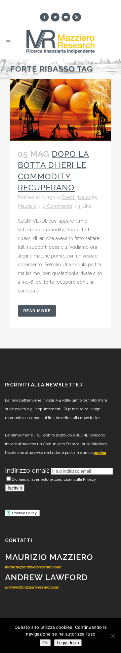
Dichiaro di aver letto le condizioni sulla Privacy (54, 479)
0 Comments (57, 206)
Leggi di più (68, 642)
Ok (45, 642)
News (84, 197)
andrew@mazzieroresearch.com (32, 587)
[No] (112, 636)
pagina (100, 453)
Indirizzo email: (28, 470)
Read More (37, 311)
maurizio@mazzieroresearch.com (33, 567)
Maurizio (27, 206)
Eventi (69, 197)
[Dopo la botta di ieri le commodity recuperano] (60, 110)
